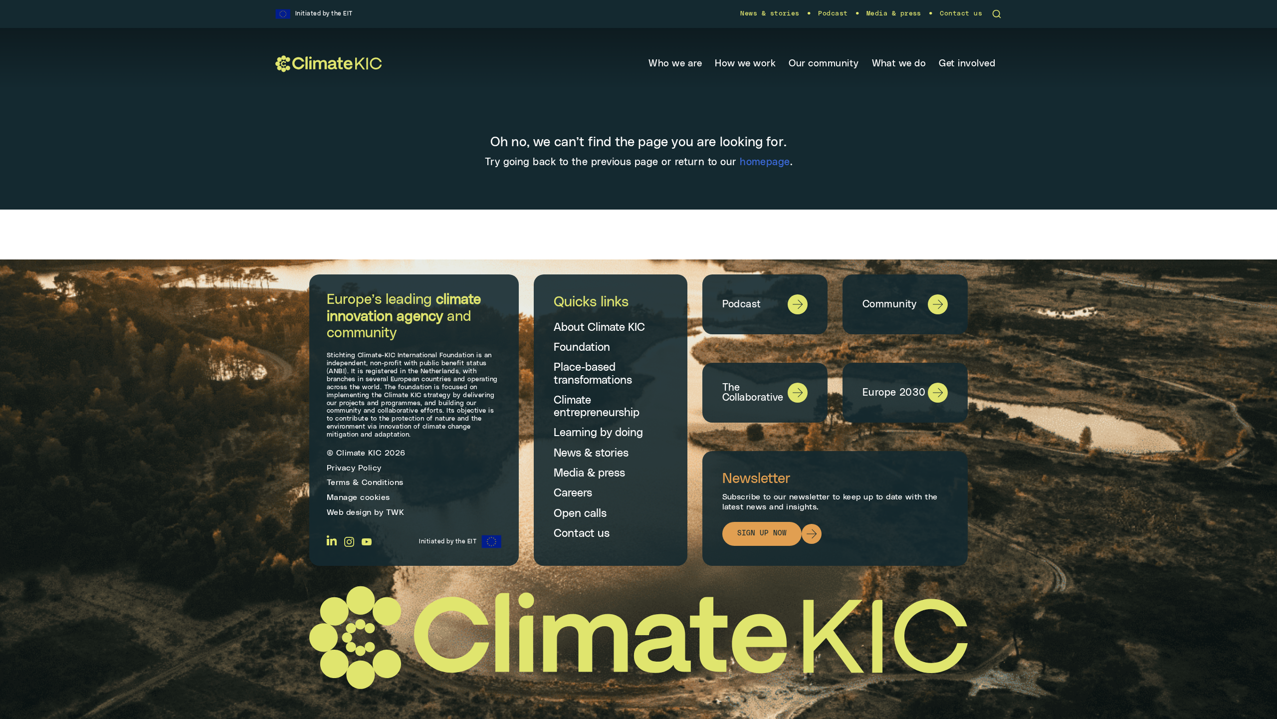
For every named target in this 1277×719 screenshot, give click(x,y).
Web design (349, 512)
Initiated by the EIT (447, 541)
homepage (765, 162)
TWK (395, 512)
